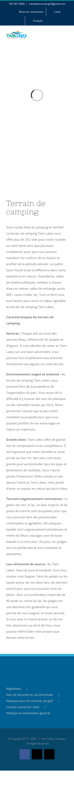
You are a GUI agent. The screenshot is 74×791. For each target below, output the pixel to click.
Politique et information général (28, 713)
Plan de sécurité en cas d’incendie (29, 695)
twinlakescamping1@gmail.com (47, 4)
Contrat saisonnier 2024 (22, 707)
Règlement (13, 689)
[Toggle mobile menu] (66, 37)
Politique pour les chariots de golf (29, 701)
